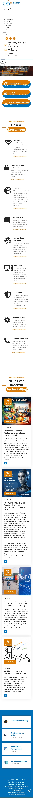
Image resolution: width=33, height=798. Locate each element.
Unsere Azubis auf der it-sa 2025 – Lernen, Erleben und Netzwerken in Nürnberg (15, 603)
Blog (7, 28)
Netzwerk (17, 140)
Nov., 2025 (8, 474)
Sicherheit (17, 292)
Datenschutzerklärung (16, 784)
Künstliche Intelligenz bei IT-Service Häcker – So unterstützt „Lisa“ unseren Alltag (16, 506)
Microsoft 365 (18, 217)
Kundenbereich (11, 30)
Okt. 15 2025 (7, 598)
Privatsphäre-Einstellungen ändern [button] (16, 786)
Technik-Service (18, 317)
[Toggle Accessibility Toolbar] (29, 791)
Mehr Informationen (20, 156)
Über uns (9, 23)
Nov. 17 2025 (8, 500)
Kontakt (11, 782)
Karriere (8, 26)
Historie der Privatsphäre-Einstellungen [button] (16, 789)
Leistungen (9, 19)
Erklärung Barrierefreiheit (17, 794)
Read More (7, 463)
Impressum (21, 782)
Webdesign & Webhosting (19, 239)
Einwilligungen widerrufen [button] (16, 792)
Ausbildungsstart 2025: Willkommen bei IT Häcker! (15, 672)
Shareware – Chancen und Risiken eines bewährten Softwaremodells (15, 433)
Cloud (8, 21)
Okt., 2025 (8, 572)
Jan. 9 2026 (7, 428)
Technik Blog (10, 421)
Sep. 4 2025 (7, 668)
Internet (16, 188)
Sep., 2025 (8, 642)
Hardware (17, 265)
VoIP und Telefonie (20, 338)
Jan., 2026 (8, 401)
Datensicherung (17, 165)
